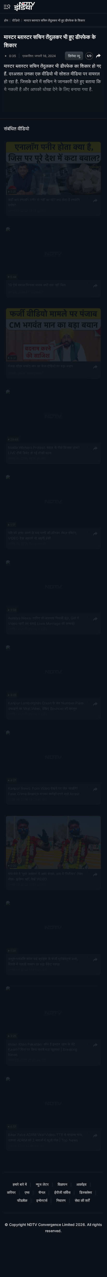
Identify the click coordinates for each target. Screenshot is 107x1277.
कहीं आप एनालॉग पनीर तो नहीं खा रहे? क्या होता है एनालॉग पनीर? (44, 202)
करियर (11, 1192)
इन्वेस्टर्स (41, 1200)
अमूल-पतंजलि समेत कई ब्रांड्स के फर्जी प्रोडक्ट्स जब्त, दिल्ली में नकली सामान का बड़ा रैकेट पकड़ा (43, 961)
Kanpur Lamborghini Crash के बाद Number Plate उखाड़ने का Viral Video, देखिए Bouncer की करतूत (46, 706)
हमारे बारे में (20, 1184)
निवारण (61, 1200)
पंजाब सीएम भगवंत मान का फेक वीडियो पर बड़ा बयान (40, 366)
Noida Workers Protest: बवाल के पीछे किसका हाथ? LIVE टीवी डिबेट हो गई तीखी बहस (44, 450)
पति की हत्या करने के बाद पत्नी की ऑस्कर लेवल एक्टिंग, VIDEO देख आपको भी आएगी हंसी (42, 535)
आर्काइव (81, 1184)
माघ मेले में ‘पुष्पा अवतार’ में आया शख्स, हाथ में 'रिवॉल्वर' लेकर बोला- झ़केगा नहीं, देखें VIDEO (45, 876)
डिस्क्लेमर (85, 1192)
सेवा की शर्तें (82, 1200)
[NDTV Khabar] (25, 5)
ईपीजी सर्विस (62, 1192)
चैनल (41, 1192)
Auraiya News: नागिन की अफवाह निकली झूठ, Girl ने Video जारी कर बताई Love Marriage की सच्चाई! (43, 620)
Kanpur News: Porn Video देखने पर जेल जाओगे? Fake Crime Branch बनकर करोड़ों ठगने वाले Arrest (43, 791)
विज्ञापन (62, 1184)
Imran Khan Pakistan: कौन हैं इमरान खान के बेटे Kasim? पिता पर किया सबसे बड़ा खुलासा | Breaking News (42, 1049)
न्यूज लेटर (42, 1184)
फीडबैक (22, 1200)
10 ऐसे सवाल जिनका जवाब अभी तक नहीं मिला (37, 285)
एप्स (27, 1192)
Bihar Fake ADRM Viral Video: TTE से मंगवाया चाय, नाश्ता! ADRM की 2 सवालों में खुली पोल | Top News (45, 1137)
